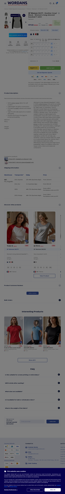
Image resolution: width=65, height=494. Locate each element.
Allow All (52, 489)
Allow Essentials (35, 489)
